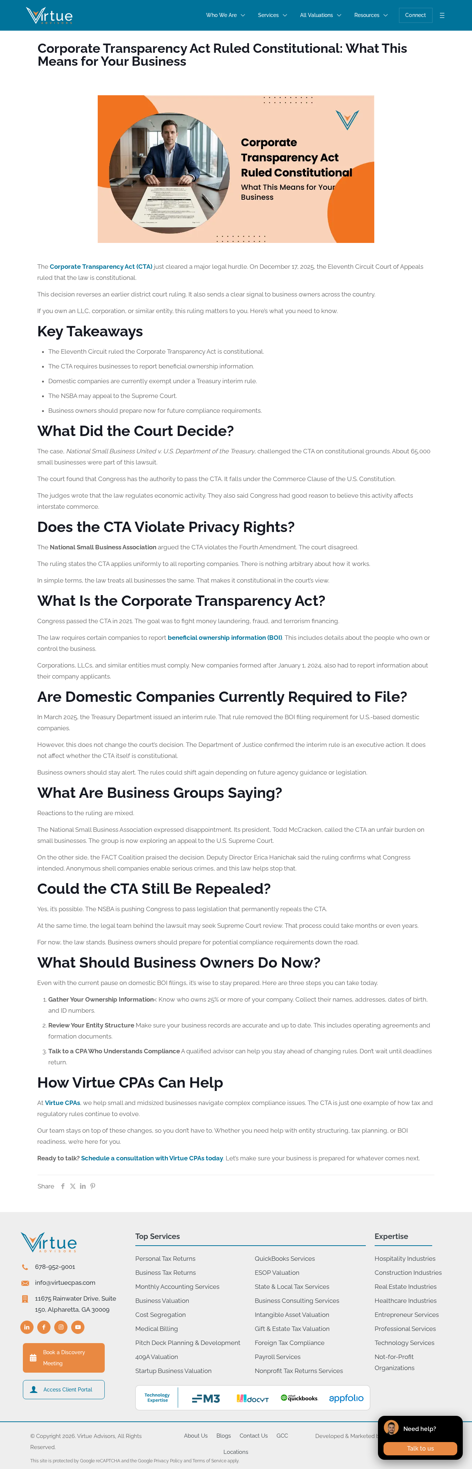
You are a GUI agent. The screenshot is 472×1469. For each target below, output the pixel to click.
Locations (235, 1452)
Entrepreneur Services (407, 1314)
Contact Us (254, 1435)
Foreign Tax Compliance (289, 1342)
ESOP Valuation (277, 1272)
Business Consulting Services (297, 1300)
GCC (282, 1435)
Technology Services (404, 1342)
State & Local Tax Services (292, 1286)
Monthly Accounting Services (177, 1286)
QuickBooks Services (285, 1258)
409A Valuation (156, 1356)
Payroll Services (278, 1356)
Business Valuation (162, 1300)
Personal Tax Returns (165, 1258)
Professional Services (405, 1328)
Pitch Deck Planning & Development (187, 1342)
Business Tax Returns (165, 1272)
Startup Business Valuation (173, 1370)
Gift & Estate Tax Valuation (292, 1328)
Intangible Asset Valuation (292, 1314)
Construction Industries (408, 1272)
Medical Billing (156, 1328)
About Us (196, 1435)
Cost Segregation (160, 1314)
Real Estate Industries (406, 1286)
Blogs (223, 1435)
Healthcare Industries (406, 1300)
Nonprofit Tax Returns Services (299, 1370)
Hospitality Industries (405, 1258)
